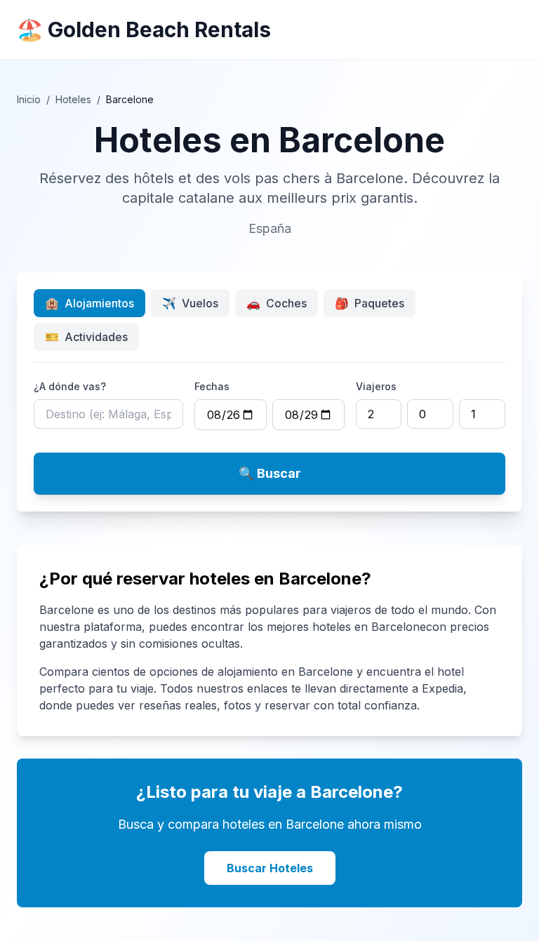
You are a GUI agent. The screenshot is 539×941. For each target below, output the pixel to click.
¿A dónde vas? (70, 386)
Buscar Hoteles (270, 868)
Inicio (29, 99)
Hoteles (73, 99)
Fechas (211, 386)
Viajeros (376, 386)
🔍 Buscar (270, 473)
